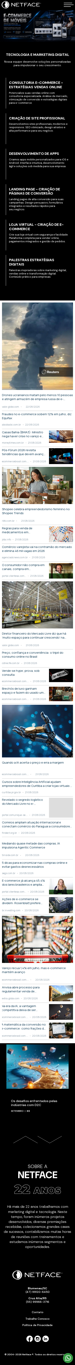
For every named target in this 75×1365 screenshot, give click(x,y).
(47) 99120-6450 (38, 1290)
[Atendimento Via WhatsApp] (68, 1362)
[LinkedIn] (45, 1341)
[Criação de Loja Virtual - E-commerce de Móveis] (37, 26)
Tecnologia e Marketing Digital (37, 54)
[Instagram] (37, 1341)
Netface (37, 1175)
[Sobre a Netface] (37, 1196)
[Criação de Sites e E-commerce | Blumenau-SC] (21, 7)
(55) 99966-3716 (37, 1300)
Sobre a (37, 1166)
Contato (37, 1312)
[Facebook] (29, 1341)
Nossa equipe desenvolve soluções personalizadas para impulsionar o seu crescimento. (37, 63)
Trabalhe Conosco (37, 1318)
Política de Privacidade (37, 1325)
